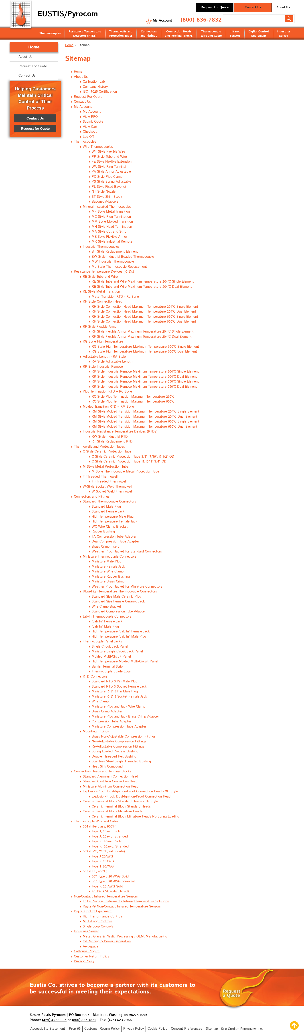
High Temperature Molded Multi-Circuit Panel (125, 661)
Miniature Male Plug (106, 561)
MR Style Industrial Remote (112, 241)
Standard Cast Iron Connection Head (110, 781)
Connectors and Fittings (148, 34)
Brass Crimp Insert (105, 546)
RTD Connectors (95, 676)
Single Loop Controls (98, 926)
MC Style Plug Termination (111, 216)
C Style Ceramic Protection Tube (107, 451)
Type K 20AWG (103, 861)
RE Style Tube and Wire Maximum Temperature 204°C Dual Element (142, 286)
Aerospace (90, 946)
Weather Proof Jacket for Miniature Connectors (127, 586)
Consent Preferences (186, 1028)
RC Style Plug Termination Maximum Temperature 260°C (133, 396)
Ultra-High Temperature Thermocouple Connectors (120, 591)
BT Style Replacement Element (115, 251)
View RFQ (90, 116)
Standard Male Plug (106, 506)
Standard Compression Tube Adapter (119, 611)
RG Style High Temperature (103, 341)
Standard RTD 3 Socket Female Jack (119, 686)
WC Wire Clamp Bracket (110, 526)
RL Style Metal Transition (101, 291)
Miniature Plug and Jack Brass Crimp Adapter (125, 716)
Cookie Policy (157, 1028)
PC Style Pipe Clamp (107, 176)
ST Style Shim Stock (107, 196)
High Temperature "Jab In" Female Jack (121, 631)
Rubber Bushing (103, 531)
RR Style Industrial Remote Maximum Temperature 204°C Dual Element (144, 376)
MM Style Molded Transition (112, 221)
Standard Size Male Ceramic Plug (116, 596)
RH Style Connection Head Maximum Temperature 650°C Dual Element (144, 321)
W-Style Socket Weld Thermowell (107, 486)
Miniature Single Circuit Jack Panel (117, 651)
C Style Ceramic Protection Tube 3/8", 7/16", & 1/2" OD (133, 456)
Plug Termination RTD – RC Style (107, 391)
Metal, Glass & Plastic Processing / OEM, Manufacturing (125, 936)
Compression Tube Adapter (111, 721)
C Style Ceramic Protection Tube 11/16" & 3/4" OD (129, 461)
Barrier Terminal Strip (107, 666)
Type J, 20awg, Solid (106, 831)
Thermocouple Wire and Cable (211, 34)
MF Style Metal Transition (111, 211)
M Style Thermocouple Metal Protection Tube (125, 471)
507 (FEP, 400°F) (95, 871)
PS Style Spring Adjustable (111, 181)
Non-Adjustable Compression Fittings (119, 741)
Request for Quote (35, 128)
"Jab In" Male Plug (105, 626)
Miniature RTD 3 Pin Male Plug (115, 691)
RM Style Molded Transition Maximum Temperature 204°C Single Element (145, 411)
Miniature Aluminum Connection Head (110, 786)
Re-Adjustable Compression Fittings (118, 746)
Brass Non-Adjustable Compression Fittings (124, 736)
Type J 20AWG (102, 856)
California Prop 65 (87, 951)
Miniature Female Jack (108, 566)
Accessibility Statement (47, 1028)
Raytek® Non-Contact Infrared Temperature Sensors (122, 906)
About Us (283, 7)
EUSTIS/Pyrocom (67, 14)
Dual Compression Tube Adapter (115, 541)
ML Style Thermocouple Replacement (119, 266)
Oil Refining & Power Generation (107, 941)
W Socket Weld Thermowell (112, 491)
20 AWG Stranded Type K (111, 891)
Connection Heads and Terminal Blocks (179, 34)
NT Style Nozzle (104, 191)
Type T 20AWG (103, 866)
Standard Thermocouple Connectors (109, 501)
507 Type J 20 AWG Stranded (113, 881)
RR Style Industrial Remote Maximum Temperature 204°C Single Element (145, 371)
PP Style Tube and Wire (109, 156)
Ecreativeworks (251, 1029)
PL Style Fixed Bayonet (109, 186)
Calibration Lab (94, 81)
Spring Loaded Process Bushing (115, 751)
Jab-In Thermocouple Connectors (107, 616)
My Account (162, 20)
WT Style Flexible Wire (108, 151)
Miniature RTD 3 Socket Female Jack (119, 696)
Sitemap (212, 1028)
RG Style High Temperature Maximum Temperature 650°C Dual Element (144, 351)
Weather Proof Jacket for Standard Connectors (127, 551)
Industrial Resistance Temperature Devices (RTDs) (120, 431)
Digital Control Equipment (258, 34)
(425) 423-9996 (54, 1020)
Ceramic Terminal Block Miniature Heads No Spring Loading (135, 816)
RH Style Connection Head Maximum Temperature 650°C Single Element (145, 316)
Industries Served (283, 34)
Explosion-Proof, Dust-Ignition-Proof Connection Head (131, 796)
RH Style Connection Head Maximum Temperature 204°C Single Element (145, 306)
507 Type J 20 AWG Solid (110, 876)
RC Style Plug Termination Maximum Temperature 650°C (133, 401)
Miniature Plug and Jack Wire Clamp (118, 706)
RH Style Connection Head (102, 301)
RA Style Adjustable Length (112, 361)
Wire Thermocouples (98, 146)
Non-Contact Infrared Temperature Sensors (106, 896)
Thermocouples (50, 33)
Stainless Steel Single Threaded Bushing (121, 761)
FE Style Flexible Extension (112, 161)
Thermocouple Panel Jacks (102, 641)
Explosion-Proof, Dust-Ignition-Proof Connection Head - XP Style (130, 791)
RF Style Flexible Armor (100, 326)
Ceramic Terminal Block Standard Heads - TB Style (120, 801)
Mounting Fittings (96, 731)
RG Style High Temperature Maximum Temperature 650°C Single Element (145, 346)
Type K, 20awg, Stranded (110, 846)
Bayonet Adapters (105, 201)
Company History (95, 86)
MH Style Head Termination (112, 226)
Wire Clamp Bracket (106, 606)
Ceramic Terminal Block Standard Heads (121, 806)
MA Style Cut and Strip (109, 231)
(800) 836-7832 (201, 20)
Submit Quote (93, 121)
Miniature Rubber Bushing (111, 576)
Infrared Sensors (235, 34)
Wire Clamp (100, 701)
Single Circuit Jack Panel (110, 646)
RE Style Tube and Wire (100, 276)
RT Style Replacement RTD (112, 441)
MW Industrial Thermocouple (113, 261)
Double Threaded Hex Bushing (114, 756)
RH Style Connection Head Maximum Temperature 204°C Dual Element (144, 311)
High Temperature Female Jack (114, 521)
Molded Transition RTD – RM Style (108, 406)
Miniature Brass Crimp (108, 581)
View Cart (90, 126)
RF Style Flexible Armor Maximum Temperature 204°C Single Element (143, 331)
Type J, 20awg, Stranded (110, 836)
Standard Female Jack (108, 511)
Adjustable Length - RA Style (104, 356)
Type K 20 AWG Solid (107, 886)
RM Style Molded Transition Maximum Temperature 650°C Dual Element (144, 426)
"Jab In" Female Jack (107, 621)
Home (69, 45)
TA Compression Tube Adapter (114, 536)
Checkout (90, 131)
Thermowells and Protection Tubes (120, 34)
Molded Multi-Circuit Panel (111, 656)
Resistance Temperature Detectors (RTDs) (85, 34)
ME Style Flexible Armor (109, 236)
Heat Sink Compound (107, 766)
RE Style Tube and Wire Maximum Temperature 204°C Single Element (143, 281)
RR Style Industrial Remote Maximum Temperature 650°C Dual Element (144, 386)
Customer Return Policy (91, 956)
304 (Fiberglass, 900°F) (99, 826)
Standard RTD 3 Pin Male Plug (114, 681)
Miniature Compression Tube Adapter (119, 726)
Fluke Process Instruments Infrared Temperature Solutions (126, 901)
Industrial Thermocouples (101, 246)
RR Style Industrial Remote (103, 366)
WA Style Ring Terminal (109, 166)
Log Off (88, 136)
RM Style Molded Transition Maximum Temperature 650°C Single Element (145, 421)
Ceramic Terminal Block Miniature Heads (112, 811)
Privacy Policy (84, 961)
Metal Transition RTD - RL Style (115, 296)
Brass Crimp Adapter (107, 711)
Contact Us (253, 7)
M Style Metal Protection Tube (105, 466)
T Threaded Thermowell (100, 476)
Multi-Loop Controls (97, 921)
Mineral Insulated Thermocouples (107, 206)
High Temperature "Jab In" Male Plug (119, 636)
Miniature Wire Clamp (108, 571)
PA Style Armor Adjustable (111, 171)
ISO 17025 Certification (100, 91)
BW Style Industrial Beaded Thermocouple (123, 256)
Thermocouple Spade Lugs (111, 671)
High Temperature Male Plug (113, 516)
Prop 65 (75, 1028)
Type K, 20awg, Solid (107, 841)
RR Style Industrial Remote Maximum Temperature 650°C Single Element (145, 381)
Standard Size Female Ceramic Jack (118, 601)
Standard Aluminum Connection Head (110, 776)
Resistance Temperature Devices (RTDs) (104, 271)
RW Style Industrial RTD (110, 436)
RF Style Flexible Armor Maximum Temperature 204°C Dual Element (142, 336)
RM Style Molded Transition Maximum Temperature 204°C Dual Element (144, 416)
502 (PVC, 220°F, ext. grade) (104, 851)
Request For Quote (215, 7)
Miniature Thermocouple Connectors (109, 556)
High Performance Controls (103, 916)
